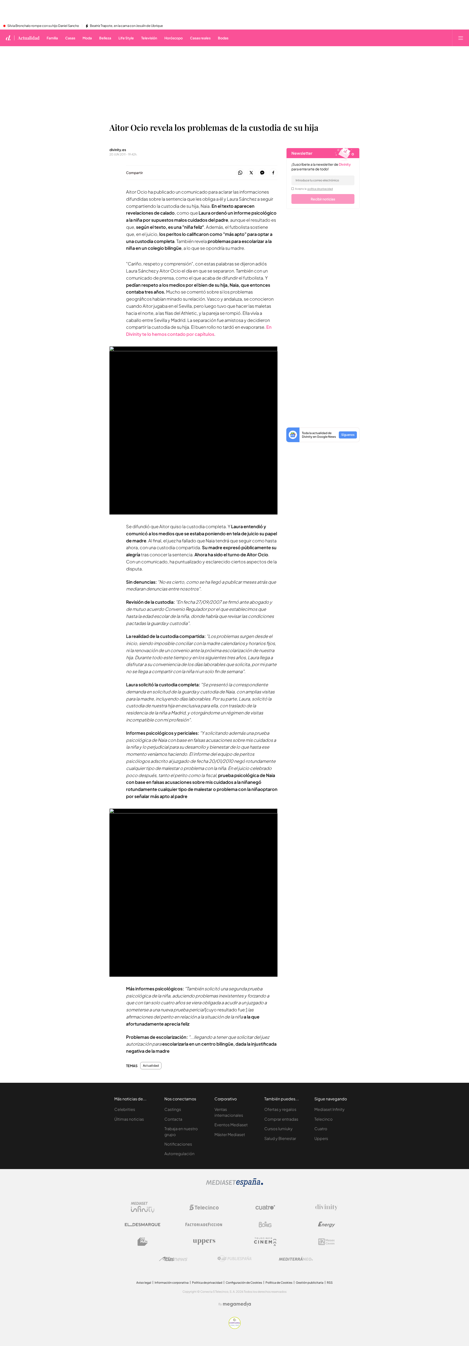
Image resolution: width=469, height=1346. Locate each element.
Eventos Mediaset (231, 1124)
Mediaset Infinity (329, 1109)
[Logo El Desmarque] (142, 1224)
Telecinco (323, 1119)
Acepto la (314, 188)
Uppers (321, 1138)
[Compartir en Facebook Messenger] (262, 172)
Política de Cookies (279, 1282)
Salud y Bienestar (280, 1138)
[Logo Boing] (265, 1224)
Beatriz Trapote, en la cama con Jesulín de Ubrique (126, 26)
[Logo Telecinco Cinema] (265, 1241)
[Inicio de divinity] (8, 37)
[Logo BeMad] (143, 1242)
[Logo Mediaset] (234, 1185)
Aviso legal (143, 1282)
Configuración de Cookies (244, 1282)
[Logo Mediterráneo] (296, 1259)
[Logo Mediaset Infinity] (142, 1207)
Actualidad (29, 38)
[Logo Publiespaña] (234, 1259)
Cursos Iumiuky (278, 1128)
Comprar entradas (281, 1119)
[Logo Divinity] (326, 1207)
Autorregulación (179, 1153)
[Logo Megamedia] (237, 1304)
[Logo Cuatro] (265, 1207)
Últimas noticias (129, 1119)
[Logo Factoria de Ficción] (204, 1224)
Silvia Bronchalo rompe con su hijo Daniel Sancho (43, 26)
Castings (172, 1109)
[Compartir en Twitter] (251, 172)
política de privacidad (320, 188)
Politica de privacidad (207, 1282)
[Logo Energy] (326, 1224)
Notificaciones (178, 1144)
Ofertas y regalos (280, 1109)
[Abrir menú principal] (460, 37)
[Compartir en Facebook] (273, 172)
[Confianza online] (235, 1327)
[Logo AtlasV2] (173, 1259)
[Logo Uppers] (204, 1242)
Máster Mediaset (229, 1134)
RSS (330, 1282)
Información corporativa (172, 1282)
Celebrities (124, 1109)
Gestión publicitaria (309, 1282)
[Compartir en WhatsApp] (240, 172)
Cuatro (320, 1128)
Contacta (173, 1119)
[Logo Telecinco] (204, 1207)
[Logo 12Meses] (326, 1241)
